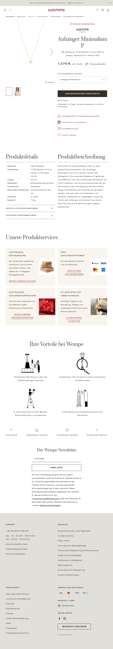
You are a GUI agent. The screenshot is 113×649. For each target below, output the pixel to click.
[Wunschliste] (97, 10)
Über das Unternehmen (17, 594)
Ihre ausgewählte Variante (70, 74)
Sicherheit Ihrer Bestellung (71, 570)
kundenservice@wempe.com (46, 499)
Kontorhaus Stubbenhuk (18, 599)
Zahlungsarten (65, 565)
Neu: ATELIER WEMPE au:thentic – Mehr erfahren (56, 3)
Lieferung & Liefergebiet (70, 560)
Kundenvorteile (65, 536)
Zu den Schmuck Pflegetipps (74, 319)
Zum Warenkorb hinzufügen (82, 94)
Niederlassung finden (16, 549)
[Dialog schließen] (110, 3)
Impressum (11, 628)
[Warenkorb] (108, 10)
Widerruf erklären (74, 626)
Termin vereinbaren (15, 554)
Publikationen (13, 608)
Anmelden (56, 467)
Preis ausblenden (98, 64)
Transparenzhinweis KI (17, 633)
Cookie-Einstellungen (68, 575)
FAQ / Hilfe (63, 541)
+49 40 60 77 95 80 (17, 531)
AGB (8, 623)
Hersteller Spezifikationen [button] (22, 208)
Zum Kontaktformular (17, 544)
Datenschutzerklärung (17, 618)
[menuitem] (5, 10)
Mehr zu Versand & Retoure (22, 281)
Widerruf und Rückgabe (69, 555)
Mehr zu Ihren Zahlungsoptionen (74, 272)
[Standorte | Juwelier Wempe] (102, 10)
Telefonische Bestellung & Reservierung (78, 550)
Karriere (10, 604)
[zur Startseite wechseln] (56, 10)
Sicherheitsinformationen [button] (21, 215)
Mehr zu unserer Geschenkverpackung (22, 316)
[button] (72, 123)
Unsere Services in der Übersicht (74, 531)
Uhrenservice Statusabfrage (72, 545)
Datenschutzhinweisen (50, 505)
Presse (9, 613)
